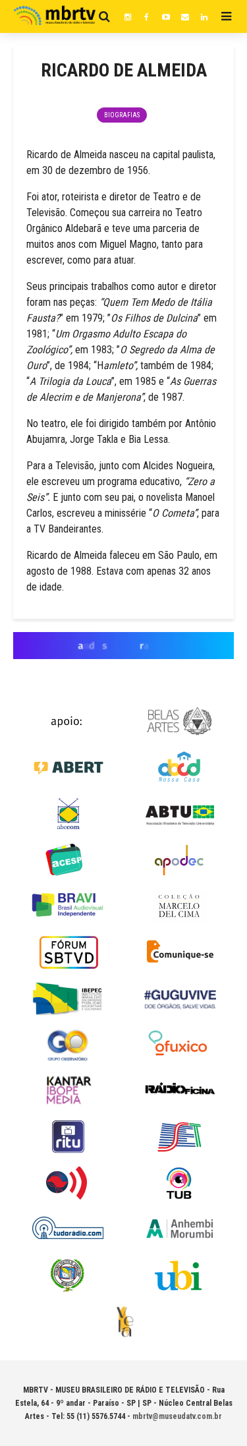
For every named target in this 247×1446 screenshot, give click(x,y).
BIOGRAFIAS (122, 115)
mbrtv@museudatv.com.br (177, 1416)
